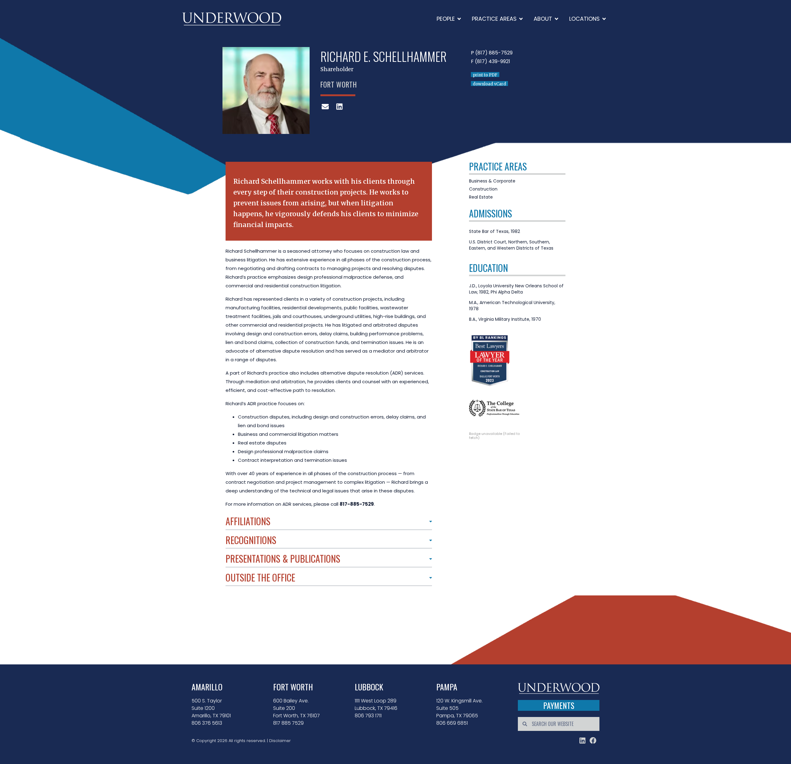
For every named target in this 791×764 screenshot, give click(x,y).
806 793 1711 (368, 715)
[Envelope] (325, 106)
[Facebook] (593, 740)
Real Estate (481, 197)
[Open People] (459, 19)
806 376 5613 (207, 723)
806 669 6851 (452, 723)
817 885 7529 (288, 723)
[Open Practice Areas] (521, 19)
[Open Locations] (604, 19)
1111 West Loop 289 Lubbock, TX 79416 (376, 704)
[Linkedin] (582, 740)
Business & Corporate (492, 181)
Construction (483, 189)
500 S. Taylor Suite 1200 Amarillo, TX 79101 (211, 708)
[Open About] (556, 19)
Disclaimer (280, 741)
